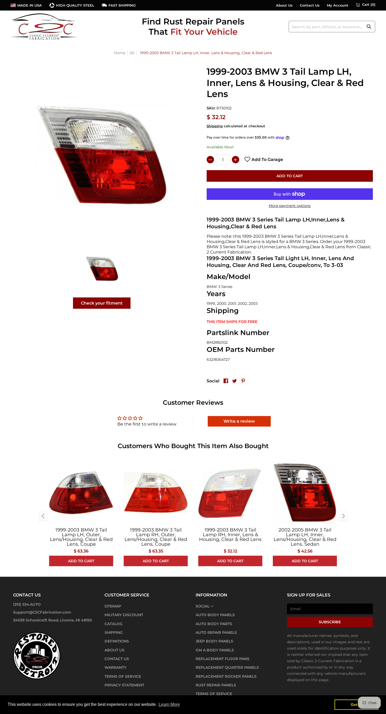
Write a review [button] (239, 421)
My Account (337, 5)
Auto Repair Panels (216, 632)
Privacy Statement (124, 685)
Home (119, 52)
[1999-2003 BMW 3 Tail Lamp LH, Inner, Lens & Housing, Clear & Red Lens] (101, 268)
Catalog (114, 623)
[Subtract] (210, 159)
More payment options (290, 205)
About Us (284, 5)
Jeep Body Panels (214, 641)
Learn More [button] (169, 704)
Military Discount (124, 614)
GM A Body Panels (215, 650)
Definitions (117, 641)
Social (203, 606)
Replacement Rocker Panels (226, 676)
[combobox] (332, 27)
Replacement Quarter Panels (227, 667)
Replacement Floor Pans (222, 658)
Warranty (115, 667)
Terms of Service (123, 676)
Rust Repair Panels (216, 685)
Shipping (215, 126)
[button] (365, 5)
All (132, 52)
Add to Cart (290, 176)
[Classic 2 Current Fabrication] (45, 26)
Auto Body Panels (215, 614)
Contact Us (310, 5)
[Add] (235, 159)
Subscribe (330, 622)
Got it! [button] (356, 704)
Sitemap (113, 606)
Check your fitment (102, 303)
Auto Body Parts (214, 623)
